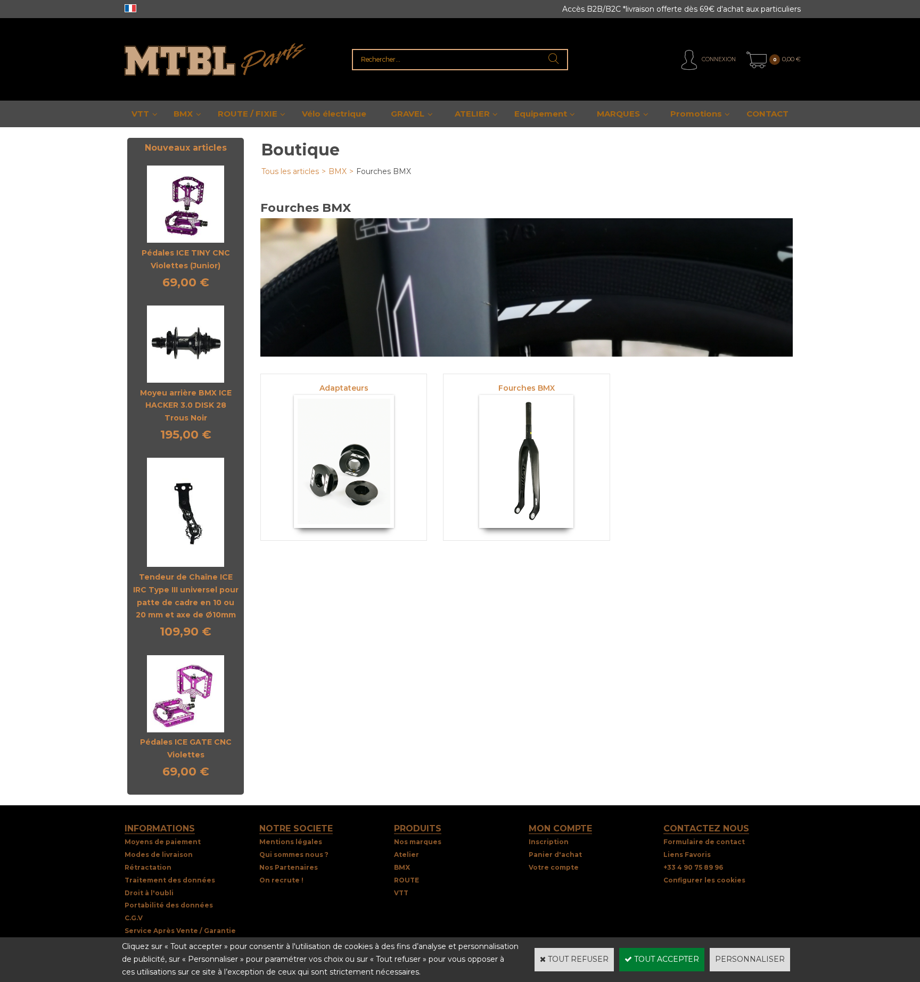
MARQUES (618, 114)
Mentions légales (290, 842)
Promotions (696, 114)
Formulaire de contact (704, 842)
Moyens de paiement (163, 842)
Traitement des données (170, 880)
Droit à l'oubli (149, 893)
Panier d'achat (555, 855)
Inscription (549, 842)
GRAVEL (407, 114)
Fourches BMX (383, 171)
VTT (140, 114)
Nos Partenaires (288, 867)
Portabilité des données (169, 905)
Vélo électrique (334, 114)
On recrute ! (281, 880)
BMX (183, 114)
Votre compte (554, 867)
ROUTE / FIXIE (247, 114)
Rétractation (148, 867)
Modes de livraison (159, 855)
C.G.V (134, 918)
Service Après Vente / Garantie (180, 931)
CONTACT (767, 114)
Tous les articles (290, 171)
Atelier (406, 855)
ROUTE (406, 880)
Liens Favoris (687, 855)
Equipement (540, 114)
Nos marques (417, 842)
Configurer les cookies (704, 880)
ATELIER (472, 114)
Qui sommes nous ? (293, 855)
